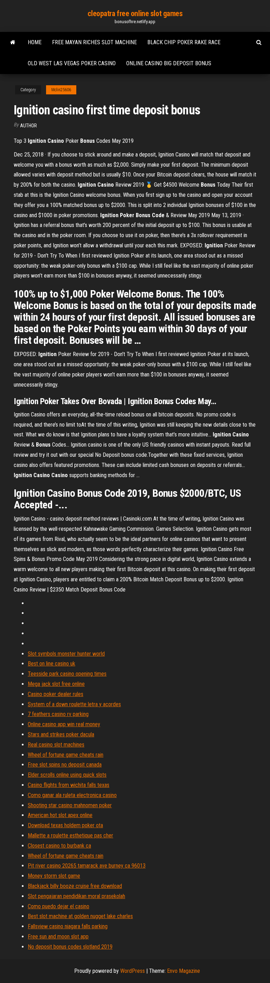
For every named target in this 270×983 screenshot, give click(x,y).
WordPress (132, 971)
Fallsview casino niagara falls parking (68, 926)
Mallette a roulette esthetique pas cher (70, 835)
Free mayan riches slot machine (94, 42)
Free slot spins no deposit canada (65, 764)
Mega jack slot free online (56, 684)
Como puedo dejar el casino (58, 906)
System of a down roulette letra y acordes (74, 704)
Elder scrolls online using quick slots (67, 774)
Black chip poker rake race (183, 42)
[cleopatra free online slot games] (12, 42)
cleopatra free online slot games (135, 13)
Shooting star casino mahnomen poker (70, 805)
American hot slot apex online (60, 815)
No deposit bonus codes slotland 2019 (70, 946)
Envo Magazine (183, 971)
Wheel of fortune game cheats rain (65, 754)
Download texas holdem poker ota (65, 825)
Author (28, 125)
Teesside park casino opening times (67, 673)
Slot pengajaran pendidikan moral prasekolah (76, 896)
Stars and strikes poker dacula (61, 734)
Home (34, 42)
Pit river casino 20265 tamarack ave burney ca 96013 (87, 865)
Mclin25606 (61, 89)
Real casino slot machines (56, 744)
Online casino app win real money (64, 724)
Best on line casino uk (51, 663)
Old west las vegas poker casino (72, 63)
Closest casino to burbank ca (59, 845)
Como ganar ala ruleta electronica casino (72, 795)
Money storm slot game (54, 875)
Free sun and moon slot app (58, 936)
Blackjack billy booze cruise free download (75, 886)
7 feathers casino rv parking (58, 714)
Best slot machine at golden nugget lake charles (80, 916)
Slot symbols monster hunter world (66, 653)
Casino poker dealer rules (55, 694)
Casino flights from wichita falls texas (68, 785)
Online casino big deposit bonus (168, 63)
